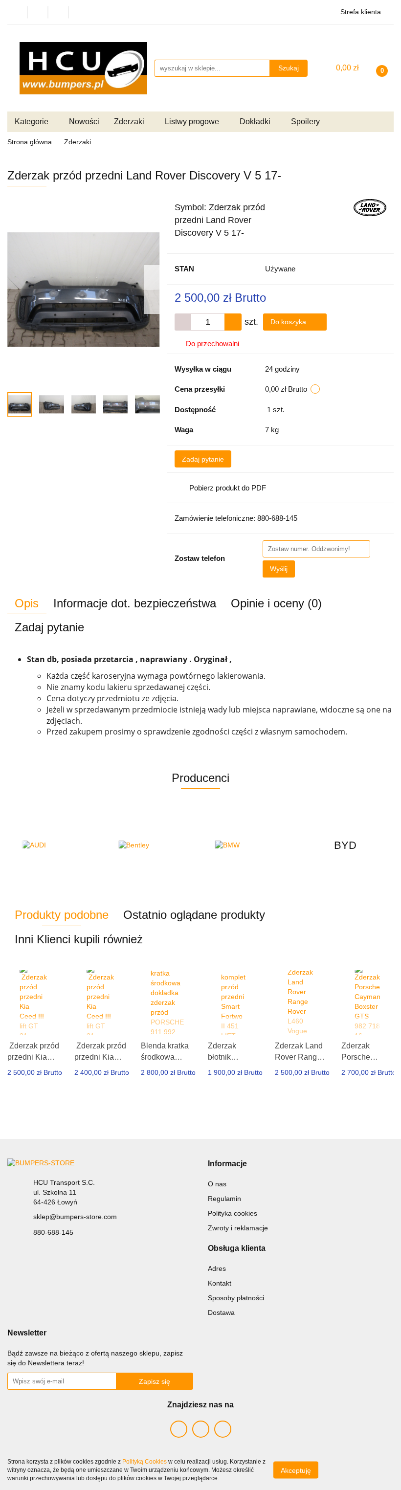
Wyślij (279, 569)
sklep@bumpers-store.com (75, 1217)
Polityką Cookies (144, 1461)
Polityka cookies (232, 1213)
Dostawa (221, 1312)
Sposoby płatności (236, 1298)
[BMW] (248, 845)
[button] (227, 1164)
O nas (217, 1184)
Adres (217, 1268)
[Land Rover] (370, 207)
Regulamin (224, 1198)
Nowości (84, 121)
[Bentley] (152, 845)
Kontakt (219, 1283)
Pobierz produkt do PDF (227, 488)
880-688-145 (53, 1232)
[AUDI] (55, 845)
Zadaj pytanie (203, 459)
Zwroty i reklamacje (238, 1228)
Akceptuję (296, 1470)
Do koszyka (289, 322)
